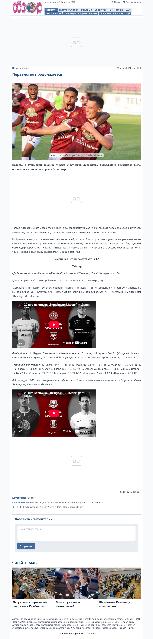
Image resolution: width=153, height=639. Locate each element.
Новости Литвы (126, 627)
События (100, 9)
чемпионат (59, 502)
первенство (97, 502)
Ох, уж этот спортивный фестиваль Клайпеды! (30, 604)
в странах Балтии (87, 13)
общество (105, 13)
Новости (51, 9)
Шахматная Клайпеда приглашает (114, 604)
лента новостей (54, 13)
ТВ (109, 9)
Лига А (71, 502)
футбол (47, 502)
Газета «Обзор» (69, 9)
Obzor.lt (87, 618)
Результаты (82, 502)
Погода (118, 9)
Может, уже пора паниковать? (68, 604)
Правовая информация (70, 633)
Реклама (86, 9)
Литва (38, 502)
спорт (27, 68)
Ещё (128, 9)
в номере (70, 13)
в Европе (118, 13)
